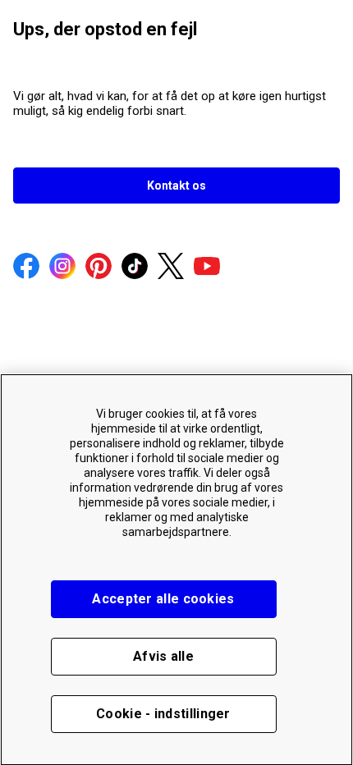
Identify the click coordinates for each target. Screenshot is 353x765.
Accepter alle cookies (163, 599)
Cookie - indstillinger (163, 713)
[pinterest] (98, 267)
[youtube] (207, 267)
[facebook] (26, 267)
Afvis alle (163, 656)
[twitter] (171, 267)
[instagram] (62, 267)
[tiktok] (134, 267)
